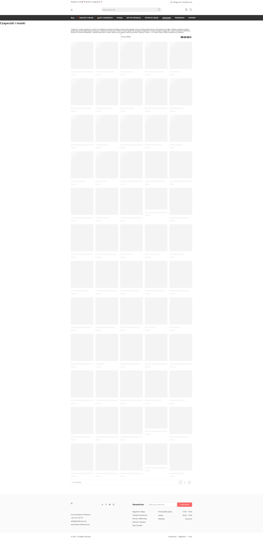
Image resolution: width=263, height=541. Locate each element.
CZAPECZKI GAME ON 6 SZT (131, 400)
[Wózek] (190, 9)
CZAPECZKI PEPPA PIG (179, 437)
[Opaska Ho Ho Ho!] (107, 94)
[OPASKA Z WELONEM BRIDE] (82, 459)
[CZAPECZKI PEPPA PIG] (181, 422)
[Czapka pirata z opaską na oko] (156, 200)
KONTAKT (192, 18)
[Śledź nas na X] (102, 504)
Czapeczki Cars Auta (79, 291)
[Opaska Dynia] (131, 57)
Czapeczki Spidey (177, 254)
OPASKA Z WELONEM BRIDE (83, 473)
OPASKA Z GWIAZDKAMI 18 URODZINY (136, 437)
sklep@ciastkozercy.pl (78, 521)
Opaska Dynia (126, 72)
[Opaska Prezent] (181, 94)
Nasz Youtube (137, 525)
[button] (82, 44)
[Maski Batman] (131, 240)
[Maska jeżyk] (156, 313)
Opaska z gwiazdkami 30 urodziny (134, 181)
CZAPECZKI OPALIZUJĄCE (156, 468)
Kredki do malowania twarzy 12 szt (86, 400)
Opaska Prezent (176, 108)
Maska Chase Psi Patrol (130, 327)
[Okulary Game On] (181, 386)
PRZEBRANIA (179, 18)
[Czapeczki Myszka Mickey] (107, 276)
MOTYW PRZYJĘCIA (134, 18)
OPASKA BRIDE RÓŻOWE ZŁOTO (158, 431)
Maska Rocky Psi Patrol (180, 291)
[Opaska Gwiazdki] (82, 167)
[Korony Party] (107, 167)
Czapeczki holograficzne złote (182, 364)
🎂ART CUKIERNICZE (105, 18)
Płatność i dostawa (139, 522)
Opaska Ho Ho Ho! (103, 108)
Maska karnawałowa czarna (182, 181)
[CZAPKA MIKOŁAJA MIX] (82, 94)
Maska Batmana (102, 218)
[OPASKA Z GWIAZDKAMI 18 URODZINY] (131, 422)
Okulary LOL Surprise (179, 218)
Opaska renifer (102, 145)
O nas (190, 537)
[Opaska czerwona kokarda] (82, 130)
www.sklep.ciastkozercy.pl (80, 524)
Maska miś (100, 364)
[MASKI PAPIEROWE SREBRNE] (107, 459)
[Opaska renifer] (107, 130)
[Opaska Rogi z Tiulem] (107, 57)
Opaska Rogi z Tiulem (105, 72)
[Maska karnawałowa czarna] (181, 167)
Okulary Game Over (153, 145)
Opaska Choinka (127, 108)
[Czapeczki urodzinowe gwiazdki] (131, 130)
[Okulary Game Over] (156, 130)
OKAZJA (119, 18)
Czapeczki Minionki (153, 400)
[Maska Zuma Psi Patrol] (107, 313)
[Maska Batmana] (107, 203)
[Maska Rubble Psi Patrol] (82, 313)
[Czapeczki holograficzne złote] (181, 349)
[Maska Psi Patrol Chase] (156, 276)
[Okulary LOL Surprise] (181, 203)
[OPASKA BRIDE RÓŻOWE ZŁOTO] (156, 419)
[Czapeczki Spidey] (181, 240)
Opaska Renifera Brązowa (156, 108)
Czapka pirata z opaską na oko (158, 212)
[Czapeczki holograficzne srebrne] (156, 349)
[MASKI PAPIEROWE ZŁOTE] (131, 459)
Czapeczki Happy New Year (107, 400)
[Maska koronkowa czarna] (82, 57)
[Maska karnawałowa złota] (131, 203)
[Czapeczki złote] (181, 130)
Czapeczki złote (176, 145)
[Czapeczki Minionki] (156, 386)
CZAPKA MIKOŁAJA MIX (81, 108)
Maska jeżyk (150, 327)
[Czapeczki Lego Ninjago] (107, 240)
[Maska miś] (107, 349)
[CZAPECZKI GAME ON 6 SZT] (131, 386)
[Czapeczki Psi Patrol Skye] (82, 240)
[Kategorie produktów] (186, 9)
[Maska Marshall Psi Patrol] (82, 349)
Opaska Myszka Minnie (81, 437)
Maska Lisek (175, 327)
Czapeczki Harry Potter (130, 364)
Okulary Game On (177, 400)
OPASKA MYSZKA (177, 473)
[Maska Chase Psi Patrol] (131, 313)
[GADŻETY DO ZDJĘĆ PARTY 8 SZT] (82, 203)
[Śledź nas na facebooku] (106, 504)
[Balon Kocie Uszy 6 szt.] (156, 57)
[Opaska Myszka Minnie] (82, 422)
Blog (72, 18)
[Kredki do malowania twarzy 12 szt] (82, 386)
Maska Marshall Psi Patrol (82, 364)
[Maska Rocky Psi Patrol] (181, 276)
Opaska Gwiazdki (78, 181)
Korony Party (101, 181)
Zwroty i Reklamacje (140, 519)
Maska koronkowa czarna (82, 72)
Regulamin (182, 537)
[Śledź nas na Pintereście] (110, 504)
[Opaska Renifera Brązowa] (156, 94)
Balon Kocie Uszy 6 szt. (154, 72)
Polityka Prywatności (140, 515)
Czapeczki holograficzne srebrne (159, 364)
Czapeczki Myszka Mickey (107, 291)
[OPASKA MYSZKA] (181, 459)
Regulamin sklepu (139, 512)
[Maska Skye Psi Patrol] (131, 276)
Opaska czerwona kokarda (82, 145)
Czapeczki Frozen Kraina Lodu (108, 437)
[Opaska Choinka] (131, 94)
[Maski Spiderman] (156, 240)
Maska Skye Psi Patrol (129, 291)
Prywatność (172, 537)
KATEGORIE (166, 18)
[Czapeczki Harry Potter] (131, 349)
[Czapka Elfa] (181, 57)
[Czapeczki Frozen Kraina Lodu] (107, 422)
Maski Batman (126, 254)
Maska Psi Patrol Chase (155, 291)
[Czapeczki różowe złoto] (156, 167)
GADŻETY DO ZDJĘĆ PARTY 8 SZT (85, 218)
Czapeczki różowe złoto (155, 181)
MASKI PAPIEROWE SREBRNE (108, 473)
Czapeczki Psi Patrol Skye (82, 254)
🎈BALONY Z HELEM (85, 18)
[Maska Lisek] (181, 313)
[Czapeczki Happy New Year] (107, 386)
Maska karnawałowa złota (131, 218)
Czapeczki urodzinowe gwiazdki (134, 145)
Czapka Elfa (174, 72)
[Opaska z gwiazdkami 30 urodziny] (131, 167)
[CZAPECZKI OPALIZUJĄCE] (156, 456)
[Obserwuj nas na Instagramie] (113, 504)
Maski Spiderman (152, 254)
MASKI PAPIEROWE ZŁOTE (131, 473)
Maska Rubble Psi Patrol (81, 327)
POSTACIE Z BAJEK (151, 18)
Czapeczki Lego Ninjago (106, 254)
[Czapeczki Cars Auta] (82, 276)
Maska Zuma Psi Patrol (105, 327)
